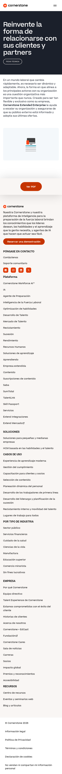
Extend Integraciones (15, 417)
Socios (7, 661)
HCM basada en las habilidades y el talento (28, 448)
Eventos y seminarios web (18, 699)
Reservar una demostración (24, 241)
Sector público (11, 528)
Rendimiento (10, 340)
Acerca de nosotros (14, 623)
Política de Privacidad (18, 740)
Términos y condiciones (18, 748)
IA (4, 289)
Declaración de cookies (18, 756)
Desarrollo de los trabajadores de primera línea (30, 492)
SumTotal (8, 391)
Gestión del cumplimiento (18, 467)
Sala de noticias (12, 648)
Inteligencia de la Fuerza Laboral (22, 302)
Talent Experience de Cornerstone (23, 600)
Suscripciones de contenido (19, 378)
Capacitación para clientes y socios (24, 473)
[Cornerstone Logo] (15, 5)
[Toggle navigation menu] (54, 5)
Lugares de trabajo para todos (21, 515)
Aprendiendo (10, 359)
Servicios (8, 410)
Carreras (8, 655)
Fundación (9, 636)
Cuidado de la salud (14, 540)
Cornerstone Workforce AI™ (18, 283)
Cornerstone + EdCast (15, 629)
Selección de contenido (17, 480)
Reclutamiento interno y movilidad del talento (29, 509)
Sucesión (8, 334)
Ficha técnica (12, 61)
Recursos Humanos (14, 347)
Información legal (15, 731)
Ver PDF (31, 186)
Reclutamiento (11, 328)
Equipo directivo (12, 594)
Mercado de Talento (14, 321)
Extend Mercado (12, 423)
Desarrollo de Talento (15, 315)
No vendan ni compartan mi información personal (28, 767)
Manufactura (10, 553)
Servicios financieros (15, 534)
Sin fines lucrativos (14, 572)
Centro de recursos (14, 693)
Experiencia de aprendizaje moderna (24, 461)
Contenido (9, 372)
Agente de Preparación (16, 296)
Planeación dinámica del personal (23, 486)
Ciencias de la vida (14, 547)
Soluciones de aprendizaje (18, 353)
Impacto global (12, 667)
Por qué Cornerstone (15, 587)
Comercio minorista (14, 566)
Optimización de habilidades (20, 308)
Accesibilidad (11, 680)
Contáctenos (10, 257)
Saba (6, 385)
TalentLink (9, 397)
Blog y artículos (12, 705)
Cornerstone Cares (14, 642)
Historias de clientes (15, 616)
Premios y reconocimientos (19, 674)
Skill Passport (11, 404)
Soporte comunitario (15, 263)
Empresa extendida (14, 366)
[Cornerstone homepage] (31, 206)
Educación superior (14, 559)
